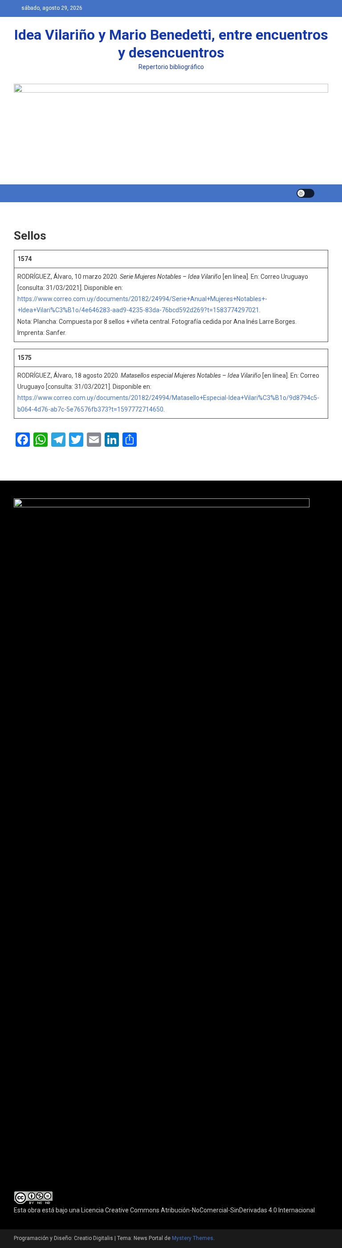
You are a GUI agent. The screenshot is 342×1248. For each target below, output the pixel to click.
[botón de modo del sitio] (305, 193)
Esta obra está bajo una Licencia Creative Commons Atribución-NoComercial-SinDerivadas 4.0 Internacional (164, 1210)
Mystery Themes (192, 1238)
